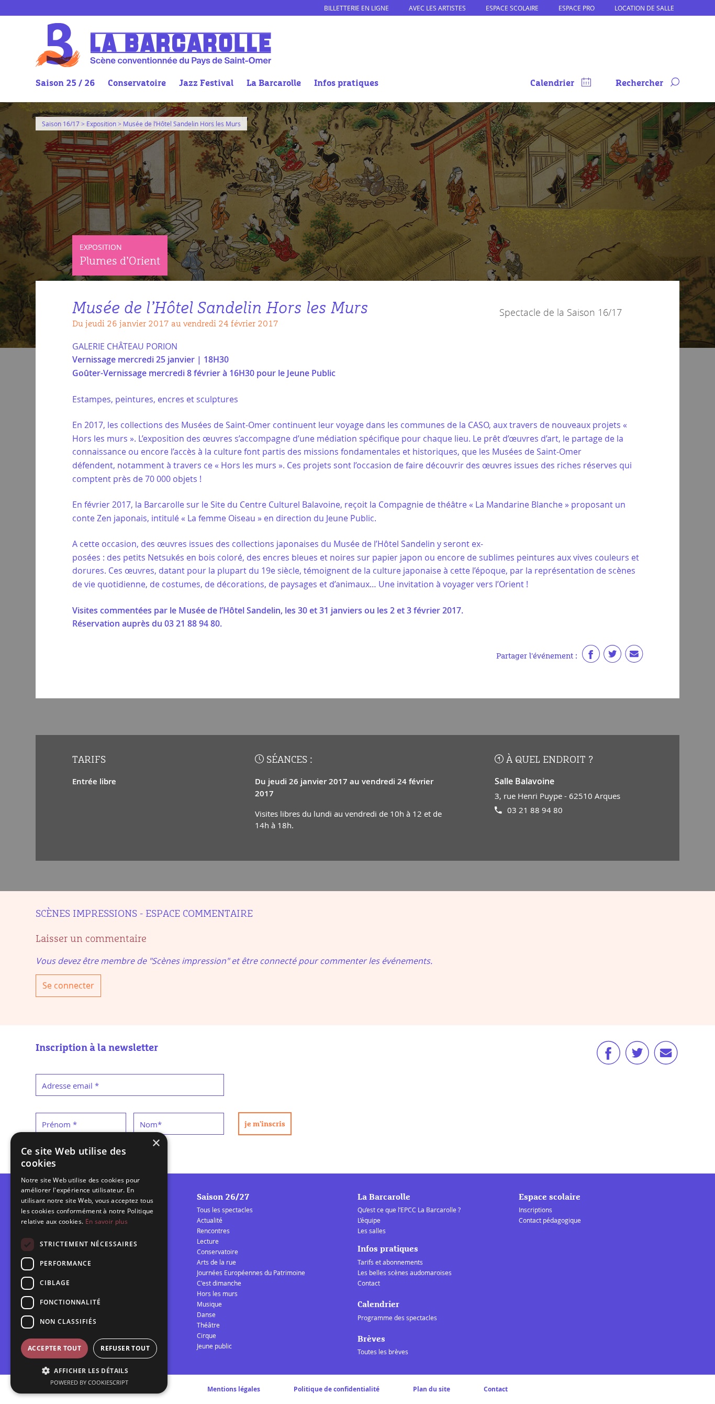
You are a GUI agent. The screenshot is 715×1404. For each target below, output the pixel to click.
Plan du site (431, 1389)
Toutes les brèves (383, 1351)
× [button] (156, 1143)
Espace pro (576, 8)
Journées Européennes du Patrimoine (251, 1272)
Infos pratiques (346, 83)
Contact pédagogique (550, 1220)
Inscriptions (535, 1209)
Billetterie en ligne (356, 8)
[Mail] (634, 656)
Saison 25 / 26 (65, 83)
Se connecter (68, 985)
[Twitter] (612, 656)
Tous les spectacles (225, 1209)
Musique (209, 1304)
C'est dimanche (219, 1283)
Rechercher (640, 83)
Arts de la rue (216, 1262)
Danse (206, 1314)
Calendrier (553, 83)
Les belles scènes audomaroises (405, 1272)
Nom (151, 1124)
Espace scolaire (512, 8)
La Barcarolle (274, 83)
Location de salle (644, 8)
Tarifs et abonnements (390, 1262)
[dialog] (88, 1263)
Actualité (209, 1220)
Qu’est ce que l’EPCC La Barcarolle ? (409, 1209)
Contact (369, 1283)
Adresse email (70, 1085)
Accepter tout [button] (54, 1348)
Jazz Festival (206, 83)
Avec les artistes (437, 8)
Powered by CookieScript (89, 1382)
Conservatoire (137, 83)
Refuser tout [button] (125, 1348)
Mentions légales (233, 1389)
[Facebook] (591, 656)
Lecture (208, 1241)
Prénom (59, 1124)
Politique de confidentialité (336, 1389)
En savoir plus (106, 1221)
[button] (89, 1370)
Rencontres (213, 1230)
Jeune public (214, 1346)
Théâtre (208, 1325)
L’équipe (369, 1220)
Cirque (206, 1335)
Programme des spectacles (397, 1317)
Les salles (372, 1230)
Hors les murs (217, 1293)
